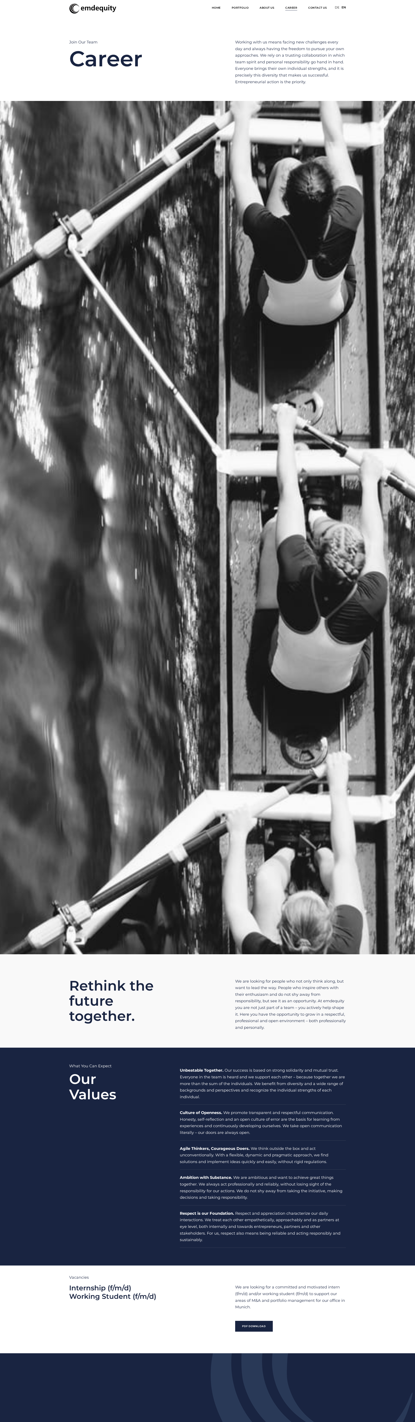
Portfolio (240, 7)
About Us (267, 7)
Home (216, 7)
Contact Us (317, 7)
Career (291, 7)
